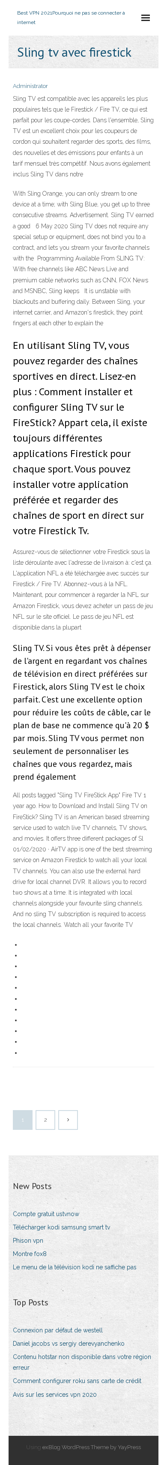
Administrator (30, 86)
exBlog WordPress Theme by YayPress (91, 1447)
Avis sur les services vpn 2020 (55, 1394)
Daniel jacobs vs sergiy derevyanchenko (69, 1343)
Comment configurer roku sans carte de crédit (77, 1380)
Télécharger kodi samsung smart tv (61, 1227)
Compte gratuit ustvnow (46, 1214)
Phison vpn (28, 1240)
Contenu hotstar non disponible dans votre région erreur (82, 1362)
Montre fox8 (30, 1253)
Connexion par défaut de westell (58, 1330)
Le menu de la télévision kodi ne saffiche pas (75, 1267)
